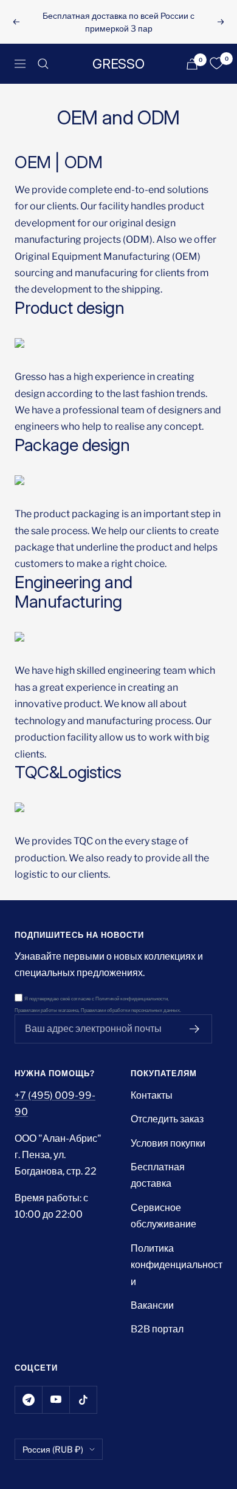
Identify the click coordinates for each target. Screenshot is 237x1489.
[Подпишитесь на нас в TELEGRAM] (28, 1399)
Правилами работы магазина (46, 1010)
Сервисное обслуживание (163, 1216)
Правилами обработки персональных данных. (131, 1010)
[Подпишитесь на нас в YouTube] (55, 1399)
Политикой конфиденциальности (131, 999)
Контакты (152, 1095)
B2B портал (157, 1329)
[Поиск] (43, 63)
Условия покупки (168, 1143)
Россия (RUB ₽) (52, 1449)
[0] (216, 64)
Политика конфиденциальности (176, 1265)
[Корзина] (192, 64)
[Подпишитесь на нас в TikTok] (83, 1399)
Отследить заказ (167, 1119)
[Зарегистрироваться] (195, 1029)
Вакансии (152, 1305)
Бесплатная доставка (158, 1175)
